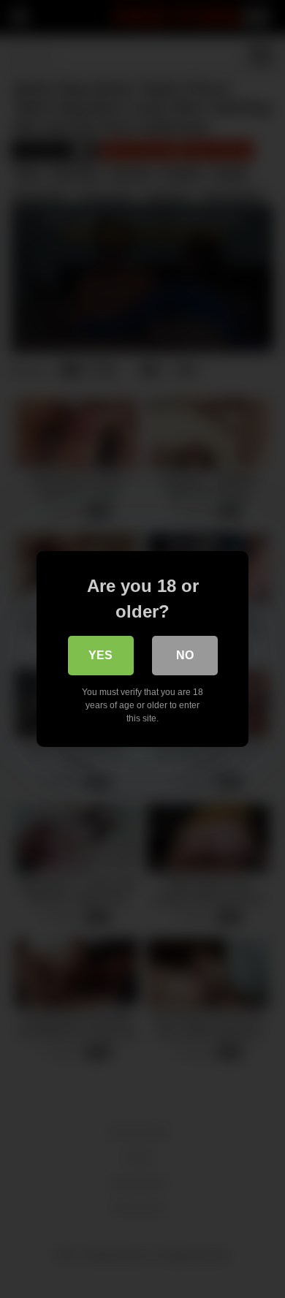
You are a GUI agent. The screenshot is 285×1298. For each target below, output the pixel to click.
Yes (100, 655)
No (185, 655)
